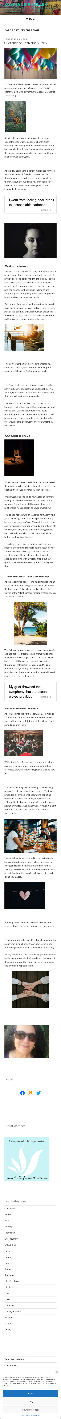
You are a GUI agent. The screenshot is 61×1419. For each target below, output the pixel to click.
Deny (30, 1401)
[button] (56, 1372)
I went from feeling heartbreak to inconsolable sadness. (31, 202)
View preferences (30, 1409)
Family (7, 1214)
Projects (8, 1317)
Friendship (9, 1232)
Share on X (46, 210)
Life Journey (10, 1287)
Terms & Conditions (14, 1359)
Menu (32, 19)
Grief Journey (11, 1238)
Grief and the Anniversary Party (25, 43)
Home (7, 1257)
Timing (7, 1329)
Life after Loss (11, 1281)
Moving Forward (12, 1311)
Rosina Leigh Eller (25, 4)
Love (7, 1299)
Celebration (10, 1208)
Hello (7, 1251)
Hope (7, 1263)
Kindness (9, 1275)
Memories (9, 1305)
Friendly (8, 1226)
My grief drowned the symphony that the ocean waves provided (28, 691)
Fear (6, 1220)
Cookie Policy (25, 1415)
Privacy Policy (35, 1415)
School (7, 1323)
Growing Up (10, 1245)
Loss (6, 1293)
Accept (30, 1393)
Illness (7, 1269)
